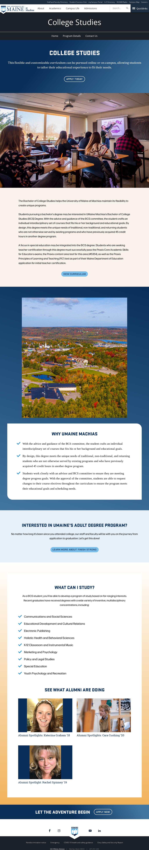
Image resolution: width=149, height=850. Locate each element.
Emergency (55, 842)
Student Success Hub (78, 2)
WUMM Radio (122, 2)
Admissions (90, 8)
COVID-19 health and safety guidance (78, 842)
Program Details (72, 36)
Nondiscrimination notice (36, 842)
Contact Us (91, 36)
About (41, 8)
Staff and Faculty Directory (57, 2)
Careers (144, 2)
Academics (55, 8)
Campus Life (72, 8)
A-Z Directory (109, 2)
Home (55, 36)
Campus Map (134, 2)
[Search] (127, 8)
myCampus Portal (95, 2)
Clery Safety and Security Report (110, 842)
